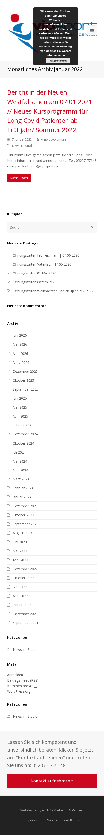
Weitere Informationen (59, 53)
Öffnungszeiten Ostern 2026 (35, 282)
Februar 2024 (23, 488)
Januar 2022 (22, 604)
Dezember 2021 (25, 613)
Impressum (33, 820)
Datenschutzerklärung (63, 820)
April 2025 (20, 416)
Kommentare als (23, 685)
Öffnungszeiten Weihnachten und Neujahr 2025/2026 (54, 291)
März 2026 (21, 362)
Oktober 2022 (23, 578)
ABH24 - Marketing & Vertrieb (63, 810)
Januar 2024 (22, 497)
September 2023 (25, 524)
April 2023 (20, 560)
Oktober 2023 (23, 515)
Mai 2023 (20, 551)
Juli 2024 (19, 452)
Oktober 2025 (23, 380)
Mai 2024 (20, 461)
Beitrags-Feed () (22, 680)
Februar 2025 (23, 425)
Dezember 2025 (25, 371)
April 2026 (20, 353)
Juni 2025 (20, 398)
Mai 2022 (20, 586)
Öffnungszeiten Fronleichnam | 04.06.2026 (46, 255)
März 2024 (21, 479)
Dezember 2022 (25, 569)
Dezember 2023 (25, 506)
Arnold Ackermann (54, 139)
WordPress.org (18, 691)
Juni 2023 (20, 542)
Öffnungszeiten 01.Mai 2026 (34, 273)
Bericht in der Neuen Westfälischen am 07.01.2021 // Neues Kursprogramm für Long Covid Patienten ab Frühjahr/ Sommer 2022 (49, 111)
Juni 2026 (20, 335)
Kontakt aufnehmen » (52, 781)
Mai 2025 (20, 407)
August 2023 (22, 533)
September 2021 (25, 622)
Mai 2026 (20, 344)
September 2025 (25, 389)
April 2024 (20, 470)
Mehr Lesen (19, 177)
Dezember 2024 (25, 434)
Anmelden (15, 674)
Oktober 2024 (23, 443)
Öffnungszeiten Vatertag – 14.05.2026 (42, 264)
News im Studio (23, 146)
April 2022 (20, 595)
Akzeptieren (58, 60)
